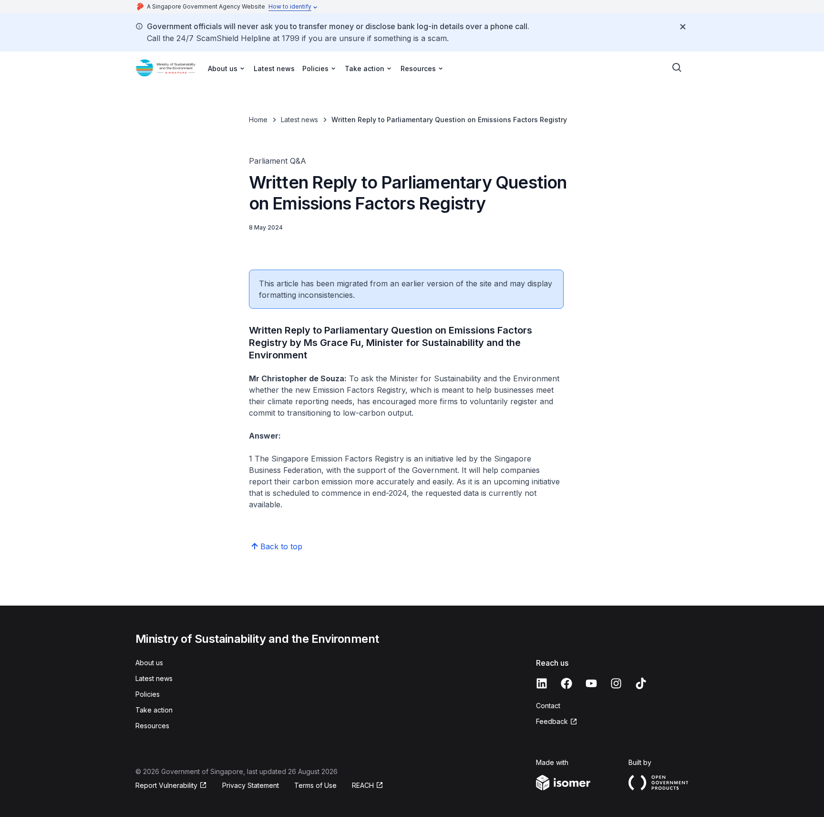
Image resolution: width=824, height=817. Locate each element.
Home (258, 119)
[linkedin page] (541, 683)
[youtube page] (591, 683)
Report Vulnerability (166, 785)
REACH (363, 785)
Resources (152, 726)
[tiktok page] (641, 683)
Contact (548, 706)
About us (149, 663)
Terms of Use (315, 785)
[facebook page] (566, 683)
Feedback (552, 721)
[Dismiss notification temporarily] (682, 26)
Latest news (274, 68)
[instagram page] (616, 683)
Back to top (281, 546)
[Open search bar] (677, 67)
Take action (154, 710)
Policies (147, 694)
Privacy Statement (250, 785)
